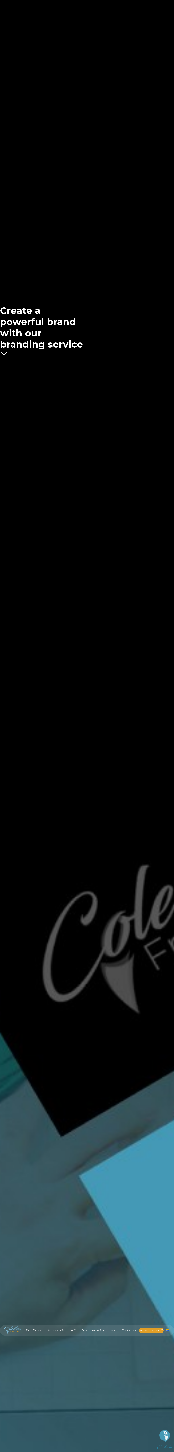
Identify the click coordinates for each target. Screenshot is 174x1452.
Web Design (34, 1330)
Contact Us (129, 1330)
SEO (73, 1330)
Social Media (56, 1330)
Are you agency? (151, 1330)
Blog (113, 1330)
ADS (84, 1330)
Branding (98, 1330)
